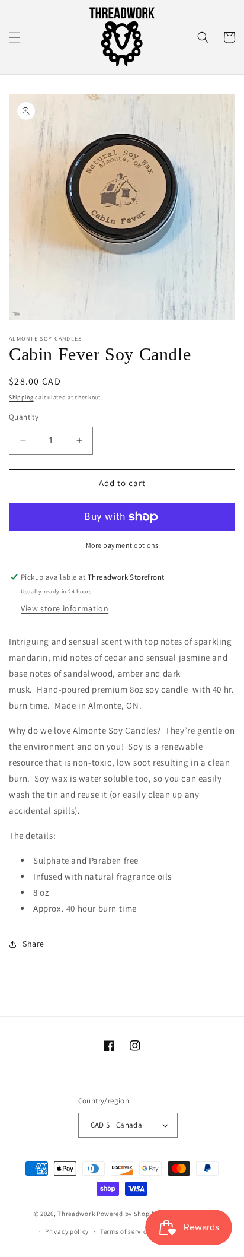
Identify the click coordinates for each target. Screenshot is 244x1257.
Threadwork (76, 1213)
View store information (64, 608)
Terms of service (125, 1231)
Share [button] (33, 943)
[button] (15, 37)
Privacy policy (67, 1231)
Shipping (21, 397)
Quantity (23, 417)
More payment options (122, 545)
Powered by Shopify (127, 1213)
